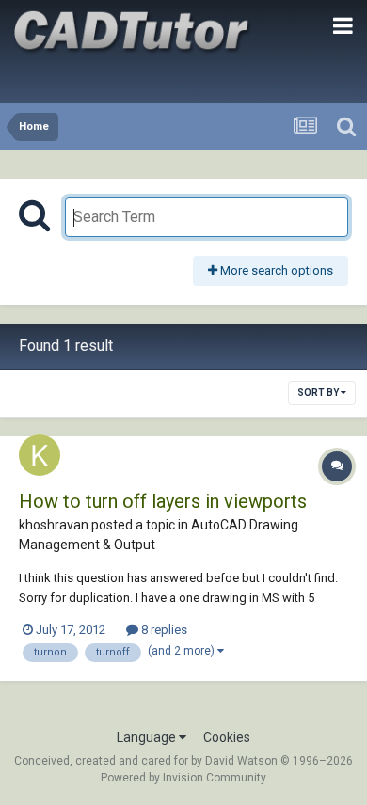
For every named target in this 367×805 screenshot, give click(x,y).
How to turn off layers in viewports (163, 501)
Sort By (319, 392)
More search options (275, 270)
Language (148, 737)
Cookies (226, 737)
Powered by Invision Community (183, 777)
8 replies (162, 630)
